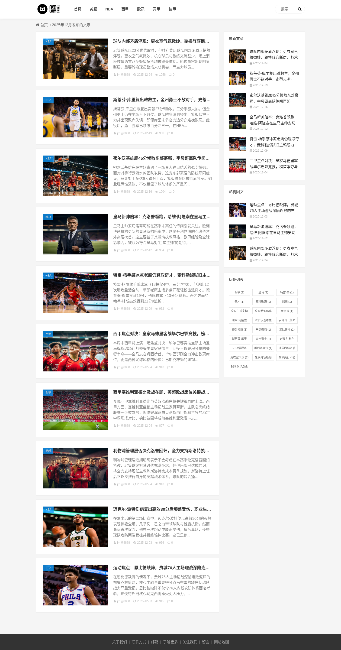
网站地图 (221, 642)
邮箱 (154, 642)
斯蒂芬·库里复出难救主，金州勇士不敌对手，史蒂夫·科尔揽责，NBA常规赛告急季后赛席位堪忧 (202, 100)
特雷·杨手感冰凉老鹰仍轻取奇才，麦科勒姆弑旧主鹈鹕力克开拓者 (174, 275)
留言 (205, 642)
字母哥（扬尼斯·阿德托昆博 (287, 321)
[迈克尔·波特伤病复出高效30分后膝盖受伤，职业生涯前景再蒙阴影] (75, 546)
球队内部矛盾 (287, 349)
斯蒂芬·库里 (239, 339)
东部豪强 (263, 329)
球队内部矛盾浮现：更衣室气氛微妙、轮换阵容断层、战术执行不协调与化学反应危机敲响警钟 (201, 41)
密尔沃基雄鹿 (263, 321)
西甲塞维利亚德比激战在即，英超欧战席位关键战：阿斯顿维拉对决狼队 (180, 392)
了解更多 (170, 642)
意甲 (156, 9)
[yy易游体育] (50, 14)
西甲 (125, 9)
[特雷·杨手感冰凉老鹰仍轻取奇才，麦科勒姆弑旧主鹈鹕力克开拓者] (75, 312)
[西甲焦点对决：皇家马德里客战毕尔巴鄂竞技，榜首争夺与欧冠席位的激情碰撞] (75, 370)
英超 (93, 9)
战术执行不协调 (287, 358)
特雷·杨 (287, 292)
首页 (77, 9)
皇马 (263, 292)
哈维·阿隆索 (239, 321)
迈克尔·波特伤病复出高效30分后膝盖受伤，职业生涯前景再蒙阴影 (174, 509)
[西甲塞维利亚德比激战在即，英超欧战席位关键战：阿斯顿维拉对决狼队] (75, 429)
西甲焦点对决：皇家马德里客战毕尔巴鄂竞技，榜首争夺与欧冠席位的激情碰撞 (186, 334)
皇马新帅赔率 (263, 311)
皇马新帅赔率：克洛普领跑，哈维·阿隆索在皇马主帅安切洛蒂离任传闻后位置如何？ (191, 216)
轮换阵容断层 (263, 358)
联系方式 (139, 642)
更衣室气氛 (239, 357)
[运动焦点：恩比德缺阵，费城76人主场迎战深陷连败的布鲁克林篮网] (75, 604)
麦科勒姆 (263, 301)
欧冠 (141, 9)
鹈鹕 (287, 301)
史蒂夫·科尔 (287, 339)
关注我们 (190, 642)
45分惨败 (239, 329)
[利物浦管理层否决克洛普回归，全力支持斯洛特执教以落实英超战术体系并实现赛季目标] (75, 487)
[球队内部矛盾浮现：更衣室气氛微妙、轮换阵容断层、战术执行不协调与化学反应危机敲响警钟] (75, 78)
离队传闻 (287, 329)
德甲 (172, 9)
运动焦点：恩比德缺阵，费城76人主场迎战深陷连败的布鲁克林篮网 (176, 568)
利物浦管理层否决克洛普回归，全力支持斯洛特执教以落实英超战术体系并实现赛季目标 (194, 450)
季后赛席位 (263, 348)
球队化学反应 (239, 367)
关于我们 (119, 642)
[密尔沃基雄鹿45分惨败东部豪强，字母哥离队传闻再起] (75, 195)
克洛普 (287, 311)
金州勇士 (263, 339)
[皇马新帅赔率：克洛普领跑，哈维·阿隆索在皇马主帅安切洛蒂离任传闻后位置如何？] (75, 253)
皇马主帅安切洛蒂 (239, 311)
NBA (109, 9)
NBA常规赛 (239, 349)
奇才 (239, 301)
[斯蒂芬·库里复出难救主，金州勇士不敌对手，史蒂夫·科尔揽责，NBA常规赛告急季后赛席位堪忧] (75, 136)
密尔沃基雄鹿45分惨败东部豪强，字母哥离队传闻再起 (163, 158)
